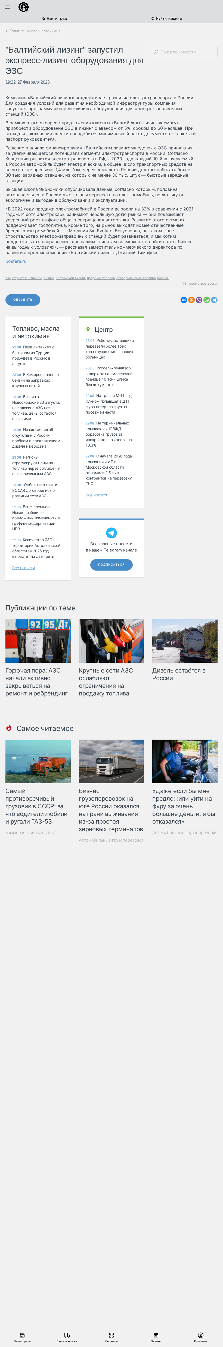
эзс (8, 278)
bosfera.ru (15, 261)
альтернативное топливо (136, 278)
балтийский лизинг (71, 278)
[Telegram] (214, 300)
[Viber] (199, 300)
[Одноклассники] (191, 300)
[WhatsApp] (206, 300)
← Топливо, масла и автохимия (32, 31)
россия (163, 278)
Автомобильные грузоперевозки (111, 840)
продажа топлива (101, 278)
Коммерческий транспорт (30, 832)
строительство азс (27, 278)
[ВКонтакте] (184, 300)
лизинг (49, 278)
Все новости (23, 567)
